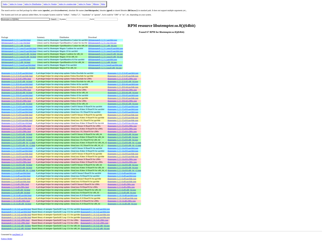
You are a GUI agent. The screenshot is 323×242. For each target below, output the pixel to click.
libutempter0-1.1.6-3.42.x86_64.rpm (95, 226)
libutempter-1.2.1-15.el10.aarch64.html (16, 106)
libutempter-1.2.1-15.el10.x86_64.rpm (122, 134)
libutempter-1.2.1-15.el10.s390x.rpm (122, 126)
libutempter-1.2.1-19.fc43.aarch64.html (17, 95)
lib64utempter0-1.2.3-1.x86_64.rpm (102, 46)
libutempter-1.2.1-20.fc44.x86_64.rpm (122, 93)
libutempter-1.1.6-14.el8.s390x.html (15, 201)
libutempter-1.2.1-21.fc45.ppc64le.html (17, 76)
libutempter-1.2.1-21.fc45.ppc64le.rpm (122, 76)
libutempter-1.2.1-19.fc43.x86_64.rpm (122, 104)
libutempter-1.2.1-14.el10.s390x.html (16, 159)
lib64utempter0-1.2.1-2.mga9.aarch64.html (18, 65)
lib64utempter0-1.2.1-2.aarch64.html (16, 59)
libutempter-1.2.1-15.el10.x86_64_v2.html (18, 143)
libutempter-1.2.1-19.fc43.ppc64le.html (17, 98)
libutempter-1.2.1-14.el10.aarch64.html (16, 148)
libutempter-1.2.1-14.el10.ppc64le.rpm (122, 154)
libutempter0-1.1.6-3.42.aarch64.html (16, 209)
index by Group (16, 4)
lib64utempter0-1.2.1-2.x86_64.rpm (102, 62)
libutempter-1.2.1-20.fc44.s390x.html (16, 90)
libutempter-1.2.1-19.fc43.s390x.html (16, 101)
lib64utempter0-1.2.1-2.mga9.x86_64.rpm (105, 68)
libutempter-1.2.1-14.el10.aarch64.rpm (122, 148)
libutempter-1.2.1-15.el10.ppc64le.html (16, 115)
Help (103, 4)
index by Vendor (50, 4)
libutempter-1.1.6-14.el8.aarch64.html (16, 195)
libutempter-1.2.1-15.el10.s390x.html (16, 126)
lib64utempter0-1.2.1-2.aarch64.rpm (102, 59)
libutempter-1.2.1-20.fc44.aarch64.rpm (122, 84)
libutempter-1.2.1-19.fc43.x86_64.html (16, 104)
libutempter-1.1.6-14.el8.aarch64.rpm (122, 195)
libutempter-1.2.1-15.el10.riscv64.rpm (122, 123)
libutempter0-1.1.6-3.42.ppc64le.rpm (95, 215)
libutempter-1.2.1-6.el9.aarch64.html (15, 173)
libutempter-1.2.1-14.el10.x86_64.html (16, 165)
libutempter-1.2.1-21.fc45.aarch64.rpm (122, 73)
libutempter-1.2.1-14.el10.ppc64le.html (16, 154)
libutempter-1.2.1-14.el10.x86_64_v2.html (18, 170)
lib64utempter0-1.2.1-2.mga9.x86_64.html (18, 68)
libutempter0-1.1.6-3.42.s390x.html (15, 220)
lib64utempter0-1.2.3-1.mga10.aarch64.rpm (105, 48)
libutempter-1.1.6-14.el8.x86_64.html (16, 204)
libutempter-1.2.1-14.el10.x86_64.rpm (122, 165)
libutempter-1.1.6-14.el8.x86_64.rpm (122, 204)
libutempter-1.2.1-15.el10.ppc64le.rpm (122, 115)
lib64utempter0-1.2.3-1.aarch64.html (16, 40)
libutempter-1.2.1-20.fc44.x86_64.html (16, 93)
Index (5, 4)
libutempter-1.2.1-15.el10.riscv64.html (16, 123)
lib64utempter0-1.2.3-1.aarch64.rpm (102, 40)
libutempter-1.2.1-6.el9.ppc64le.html (15, 179)
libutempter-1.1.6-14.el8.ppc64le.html (16, 198)
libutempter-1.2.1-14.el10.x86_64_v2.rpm (124, 170)
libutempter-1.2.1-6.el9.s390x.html (15, 184)
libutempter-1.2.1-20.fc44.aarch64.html (17, 84)
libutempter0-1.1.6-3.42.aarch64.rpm (95, 209)
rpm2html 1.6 (17, 234)
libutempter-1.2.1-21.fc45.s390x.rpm (122, 79)
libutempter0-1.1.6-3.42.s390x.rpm (94, 220)
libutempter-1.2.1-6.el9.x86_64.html (15, 190)
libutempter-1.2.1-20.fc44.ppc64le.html (17, 87)
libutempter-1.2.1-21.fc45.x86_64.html (16, 81)
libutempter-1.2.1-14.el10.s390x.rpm (122, 159)
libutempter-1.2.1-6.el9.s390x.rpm (121, 184)
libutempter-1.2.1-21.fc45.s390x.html (16, 79)
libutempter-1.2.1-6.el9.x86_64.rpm (121, 190)
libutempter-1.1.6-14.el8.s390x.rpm (121, 201)
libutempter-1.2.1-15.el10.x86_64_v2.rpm (124, 143)
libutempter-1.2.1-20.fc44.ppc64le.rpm (122, 87)
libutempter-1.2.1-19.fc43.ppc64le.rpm (122, 98)
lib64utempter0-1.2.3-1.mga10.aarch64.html (18, 48)
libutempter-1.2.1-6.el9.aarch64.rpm (121, 173)
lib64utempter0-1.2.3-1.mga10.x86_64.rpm (105, 54)
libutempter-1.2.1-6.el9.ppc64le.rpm (121, 179)
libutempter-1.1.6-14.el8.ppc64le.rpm (122, 198)
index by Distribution (32, 4)
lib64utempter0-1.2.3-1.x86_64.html (15, 46)
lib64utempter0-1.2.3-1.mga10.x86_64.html (18, 54)
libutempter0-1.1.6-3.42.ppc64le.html (16, 215)
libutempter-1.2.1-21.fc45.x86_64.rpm (122, 81)
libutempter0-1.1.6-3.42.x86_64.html (16, 226)
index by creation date (67, 4)
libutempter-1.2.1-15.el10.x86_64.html (16, 134)
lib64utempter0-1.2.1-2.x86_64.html (15, 62)
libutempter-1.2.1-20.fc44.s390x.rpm (122, 90)
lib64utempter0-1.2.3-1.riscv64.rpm (102, 43)
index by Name (85, 4)
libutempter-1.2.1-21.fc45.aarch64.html (17, 73)
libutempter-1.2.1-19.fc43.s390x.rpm (122, 101)
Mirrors (96, 4)
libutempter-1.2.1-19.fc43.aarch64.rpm (122, 95)
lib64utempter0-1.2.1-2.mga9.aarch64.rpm (105, 65)
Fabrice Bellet (6, 239)
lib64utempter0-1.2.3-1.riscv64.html (15, 43)
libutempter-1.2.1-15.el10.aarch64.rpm (122, 106)
